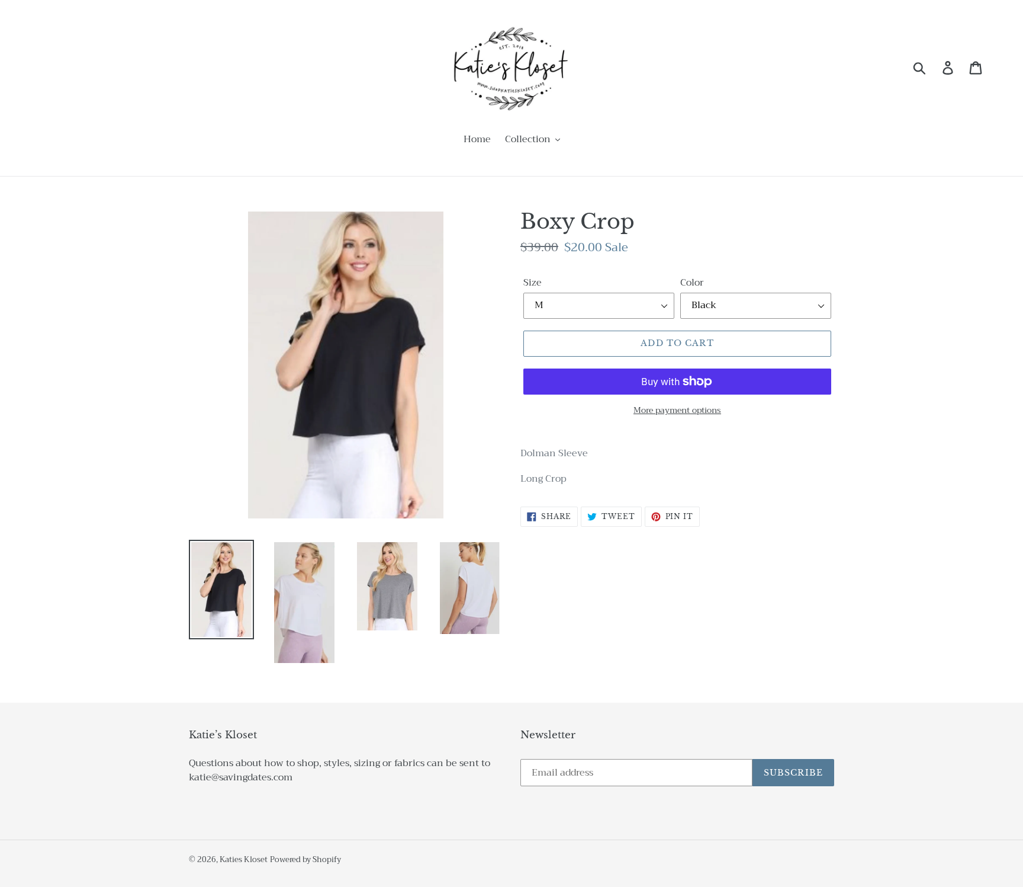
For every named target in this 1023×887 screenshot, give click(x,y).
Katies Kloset (244, 859)
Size (532, 283)
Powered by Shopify (305, 859)
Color (692, 283)
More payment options (677, 410)
